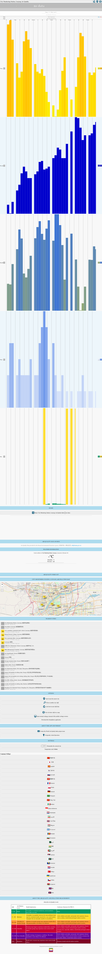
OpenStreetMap (92, 615)
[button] (58, 607)
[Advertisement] (48, 527)
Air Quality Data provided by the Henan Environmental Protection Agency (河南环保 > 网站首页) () (51, 545)
